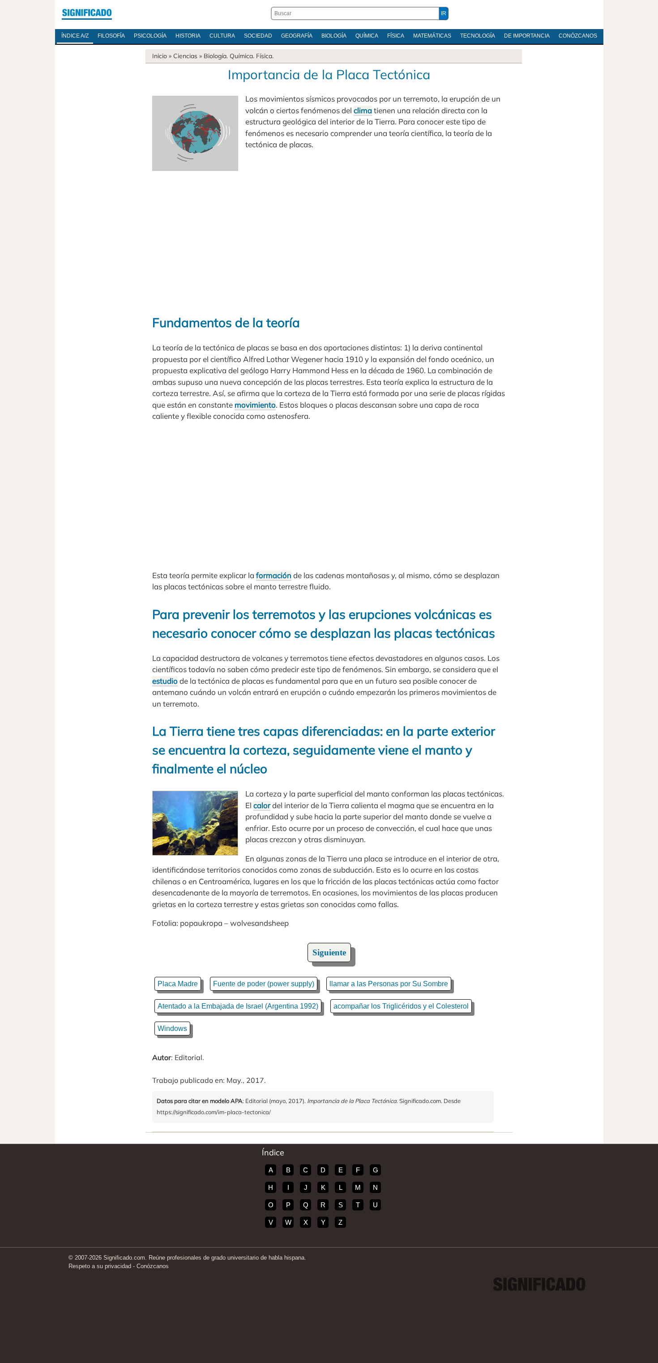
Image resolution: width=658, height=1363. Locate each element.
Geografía (296, 36)
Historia (188, 36)
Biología (333, 36)
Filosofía (111, 36)
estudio (165, 681)
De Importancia (527, 36)
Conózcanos (578, 36)
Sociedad (258, 36)
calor (261, 805)
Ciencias (185, 56)
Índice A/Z (75, 36)
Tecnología (477, 36)
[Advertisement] (329, 238)
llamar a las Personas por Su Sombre (388, 984)
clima (363, 110)
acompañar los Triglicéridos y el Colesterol (401, 1006)
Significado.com (87, 13)
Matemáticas (432, 36)
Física (395, 36)
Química (366, 36)
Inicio (159, 56)
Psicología (150, 36)
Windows (172, 1028)
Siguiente (329, 952)
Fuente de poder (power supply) (263, 984)
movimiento (255, 404)
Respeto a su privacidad (99, 1266)
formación (273, 575)
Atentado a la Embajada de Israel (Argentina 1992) (238, 1006)
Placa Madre (178, 984)
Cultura (222, 36)
